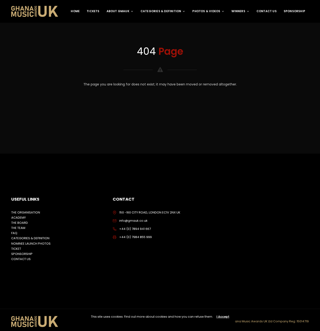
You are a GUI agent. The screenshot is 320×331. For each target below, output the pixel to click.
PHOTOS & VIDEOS (206, 11)
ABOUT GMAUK (118, 11)
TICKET (16, 248)
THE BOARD (19, 223)
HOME (75, 11)
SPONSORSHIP (294, 11)
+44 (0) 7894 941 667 (135, 229)
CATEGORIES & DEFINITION (161, 11)
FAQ (14, 233)
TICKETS (93, 11)
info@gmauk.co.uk (133, 220)
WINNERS (238, 11)
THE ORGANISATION (25, 212)
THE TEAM (18, 228)
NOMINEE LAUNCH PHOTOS (31, 243)
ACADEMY (18, 217)
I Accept (222, 317)
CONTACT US (267, 11)
